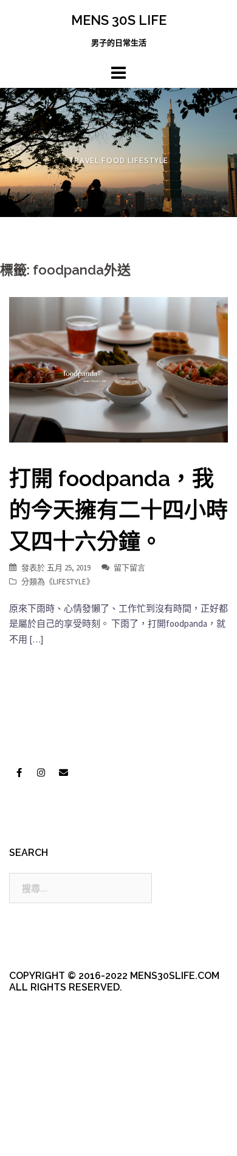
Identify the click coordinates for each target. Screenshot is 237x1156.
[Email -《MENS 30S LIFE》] (63, 773)
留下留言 (129, 568)
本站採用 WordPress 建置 (59, 1115)
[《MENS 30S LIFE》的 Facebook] (19, 773)
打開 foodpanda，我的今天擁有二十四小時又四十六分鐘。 (118, 510)
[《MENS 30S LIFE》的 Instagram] (41, 773)
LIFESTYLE (69, 581)
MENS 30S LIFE (119, 20)
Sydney (52, 1136)
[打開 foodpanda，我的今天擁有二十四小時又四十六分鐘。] (118, 369)
